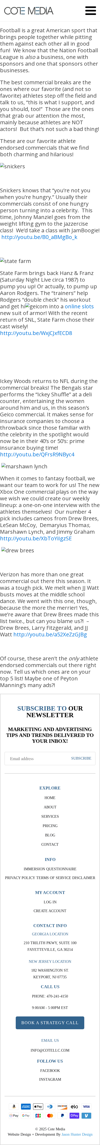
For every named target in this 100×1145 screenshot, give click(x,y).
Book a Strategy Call (50, 1022)
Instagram (50, 1080)
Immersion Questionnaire (50, 869)
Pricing (50, 826)
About (50, 807)
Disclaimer (83, 878)
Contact (50, 845)
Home (50, 798)
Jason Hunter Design (77, 1134)
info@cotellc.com (50, 1050)
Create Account (50, 911)
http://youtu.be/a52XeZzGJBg (50, 634)
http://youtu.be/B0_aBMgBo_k (39, 237)
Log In (50, 902)
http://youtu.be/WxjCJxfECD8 (36, 333)
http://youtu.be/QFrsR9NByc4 (37, 454)
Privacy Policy (20, 878)
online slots (79, 306)
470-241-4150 (57, 996)
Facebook (50, 1071)
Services (50, 817)
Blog (50, 835)
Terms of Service (53, 878)
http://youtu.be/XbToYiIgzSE (36, 538)
